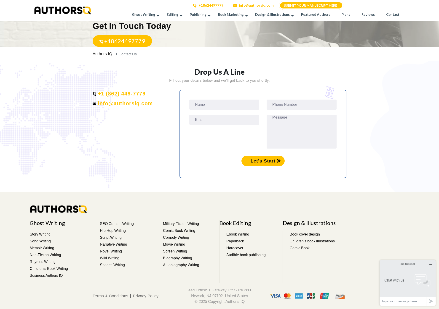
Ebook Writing (237, 234)
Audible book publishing (246, 255)
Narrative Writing (113, 244)
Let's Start (263, 160)
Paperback (235, 241)
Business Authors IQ (46, 275)
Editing (172, 14)
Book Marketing (231, 14)
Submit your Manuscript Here (310, 5)
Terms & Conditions (110, 296)
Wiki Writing (109, 258)
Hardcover (234, 248)
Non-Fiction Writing (45, 255)
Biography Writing (177, 258)
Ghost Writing (143, 14)
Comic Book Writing (179, 231)
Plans (346, 14)
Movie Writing (174, 244)
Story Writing (40, 234)
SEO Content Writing (117, 224)
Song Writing (40, 241)
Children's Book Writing (49, 269)
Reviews (368, 14)
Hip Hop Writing (113, 231)
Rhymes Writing (43, 262)
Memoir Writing (42, 248)
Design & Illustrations (272, 14)
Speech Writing (112, 265)
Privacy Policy (145, 296)
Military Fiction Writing (181, 224)
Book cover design (305, 234)
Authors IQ (102, 54)
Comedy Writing (176, 237)
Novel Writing (111, 251)
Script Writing (111, 237)
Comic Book (300, 248)
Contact (392, 14)
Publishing (198, 14)
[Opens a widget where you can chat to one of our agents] (407, 282)
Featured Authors (315, 14)
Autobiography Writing (181, 265)
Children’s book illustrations (312, 241)
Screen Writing (175, 251)
